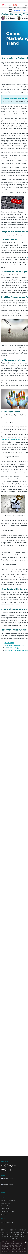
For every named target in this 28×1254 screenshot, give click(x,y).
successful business (16, 190)
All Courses (5, 1208)
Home (10, 7)
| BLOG (14, 5)
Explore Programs (7, 1206)
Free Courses (5, 1203)
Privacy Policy (22, 1251)
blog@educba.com (20, 10)
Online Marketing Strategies (14, 645)
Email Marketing (18, 650)
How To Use (9, 650)
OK (26, 1241)
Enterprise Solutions (8, 1200)
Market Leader (9, 642)
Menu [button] (23, 5)
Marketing (16, 7)
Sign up (4, 1214)
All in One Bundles (7, 1211)
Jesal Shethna (10, 18)
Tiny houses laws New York (11, 439)
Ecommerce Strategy (12, 648)
